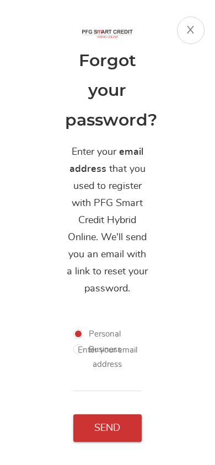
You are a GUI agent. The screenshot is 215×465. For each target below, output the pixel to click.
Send (107, 428)
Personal (105, 334)
